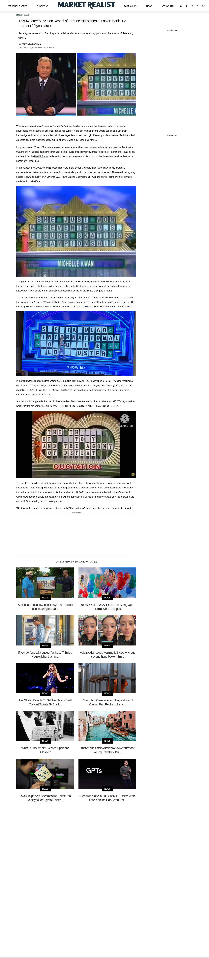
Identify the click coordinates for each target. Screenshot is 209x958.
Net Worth (168, 6)
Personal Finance (17, 6)
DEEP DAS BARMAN (31, 44)
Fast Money (130, 6)
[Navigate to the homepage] (86, 5)
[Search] (181, 5)
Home (19, 15)
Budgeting (42, 6)
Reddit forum (41, 156)
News (149, 6)
